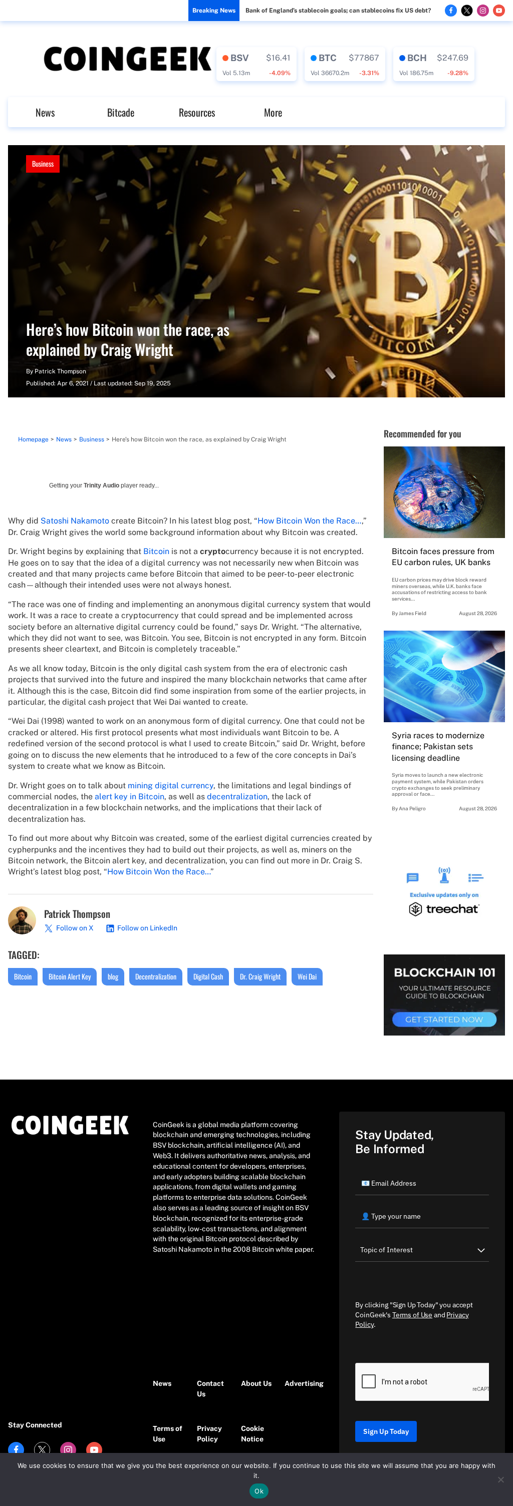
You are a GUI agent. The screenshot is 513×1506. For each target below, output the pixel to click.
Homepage (33, 439)
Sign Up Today (386, 1431)
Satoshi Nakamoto (75, 521)
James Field (412, 613)
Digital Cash (208, 976)
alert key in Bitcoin (129, 796)
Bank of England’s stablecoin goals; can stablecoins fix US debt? (338, 10)
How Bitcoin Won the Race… (310, 521)
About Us (256, 1383)
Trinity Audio (101, 485)
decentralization (237, 796)
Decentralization (155, 976)
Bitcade (120, 112)
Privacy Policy (209, 1433)
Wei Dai (307, 976)
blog (113, 976)
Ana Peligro (412, 808)
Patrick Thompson (60, 371)
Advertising (302, 1383)
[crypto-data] (256, 64)
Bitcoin (156, 551)
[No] (500, 1479)
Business (43, 163)
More (273, 112)
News (45, 112)
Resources (197, 112)
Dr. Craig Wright (260, 976)
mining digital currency (170, 785)
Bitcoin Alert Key (70, 976)
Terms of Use (167, 1433)
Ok (259, 1491)
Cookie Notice (252, 1433)
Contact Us (210, 1388)
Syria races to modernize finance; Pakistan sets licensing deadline (438, 747)
